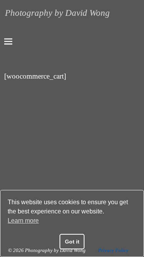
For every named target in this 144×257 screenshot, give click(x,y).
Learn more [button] (23, 220)
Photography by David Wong (57, 13)
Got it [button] (72, 242)
